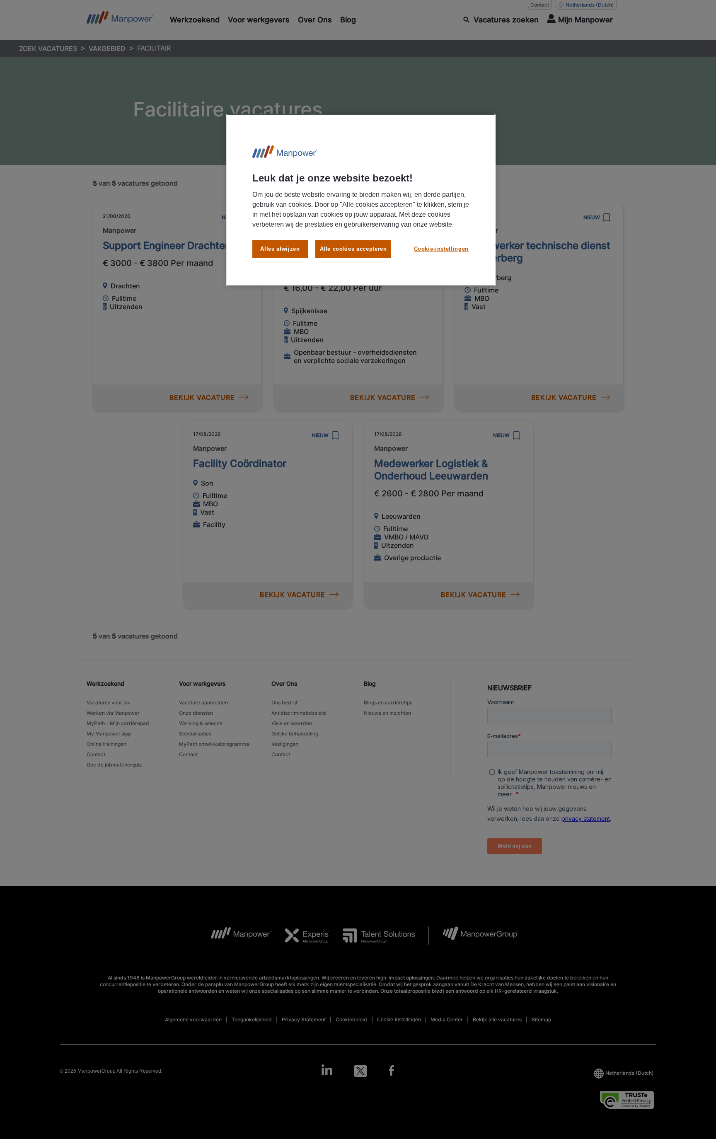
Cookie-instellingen (441, 249)
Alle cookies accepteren (353, 249)
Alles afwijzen (280, 249)
